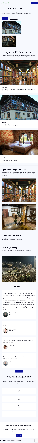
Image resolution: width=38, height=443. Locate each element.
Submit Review (19, 371)
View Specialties (14, 18)
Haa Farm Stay (5, 3)
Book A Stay (34, 2)
